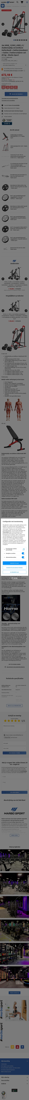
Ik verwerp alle (14, 572)
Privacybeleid (6, 531)
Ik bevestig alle (14, 563)
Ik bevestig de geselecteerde (14, 567)
